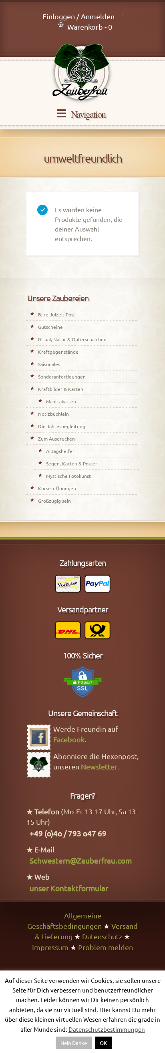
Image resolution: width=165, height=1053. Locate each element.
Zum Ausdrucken (56, 438)
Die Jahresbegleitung (61, 426)
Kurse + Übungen (57, 488)
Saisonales (49, 364)
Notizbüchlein (53, 414)
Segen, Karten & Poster (71, 463)
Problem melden (105, 947)
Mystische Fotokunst (68, 476)
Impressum (50, 947)
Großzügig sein (54, 500)
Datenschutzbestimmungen (106, 1029)
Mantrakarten (61, 401)
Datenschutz (102, 936)
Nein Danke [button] (73, 1042)
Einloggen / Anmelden (78, 16)
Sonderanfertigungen (62, 376)
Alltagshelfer (60, 451)
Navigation (88, 114)
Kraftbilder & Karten (60, 389)
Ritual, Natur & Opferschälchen (72, 339)
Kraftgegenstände (58, 351)
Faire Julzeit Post (56, 314)
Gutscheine (50, 327)
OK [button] (103, 1042)
